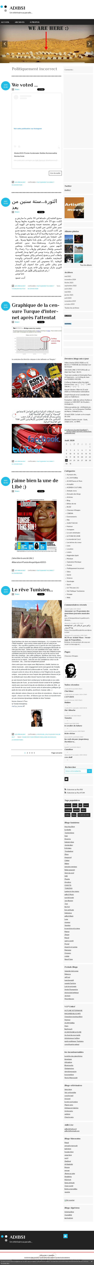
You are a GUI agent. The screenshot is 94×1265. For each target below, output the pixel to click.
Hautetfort (51, 1255)
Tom (66, 904)
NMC (78, 422)
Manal (67, 1143)
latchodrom (69, 1218)
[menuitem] (6, 22)
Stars (66, 1026)
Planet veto (69, 1105)
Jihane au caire (70, 1173)
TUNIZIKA (68, 888)
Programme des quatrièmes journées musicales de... (77, 613)
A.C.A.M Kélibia (72, 478)
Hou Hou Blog (70, 827)
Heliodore (68, 913)
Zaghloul (68, 1161)
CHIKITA (68, 885)
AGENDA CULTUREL (74, 487)
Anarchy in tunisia (71, 947)
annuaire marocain (71, 1146)
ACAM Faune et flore (74, 481)
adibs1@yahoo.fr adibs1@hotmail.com (72, 1130)
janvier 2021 (69, 295)
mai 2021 (68, 292)
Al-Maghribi (69, 1164)
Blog (68, 500)
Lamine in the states (72, 891)
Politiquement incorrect (45, 182)
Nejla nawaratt (70, 870)
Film (68, 520)
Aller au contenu (7, 2)
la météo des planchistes (73, 1056)
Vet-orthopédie (70, 1092)
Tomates (68, 718)
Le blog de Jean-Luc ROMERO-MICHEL (77, 378)
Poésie (69, 565)
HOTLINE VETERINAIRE (73, 1010)
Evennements (72, 517)
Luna (66, 919)
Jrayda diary (69, 845)
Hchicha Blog (69, 1212)
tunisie (14, 288)
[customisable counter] (68, 324)
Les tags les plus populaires (63, 1257)
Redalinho (68, 1177)
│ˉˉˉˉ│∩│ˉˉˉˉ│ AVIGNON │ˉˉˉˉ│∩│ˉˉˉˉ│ (78, 385)
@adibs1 (68, 190)
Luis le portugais (70, 986)
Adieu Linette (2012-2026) (74, 363)
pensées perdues (71, 867)
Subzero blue (69, 842)
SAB (66, 876)
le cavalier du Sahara (73, 726)
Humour (70, 526)
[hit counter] (70, 1200)
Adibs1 (17, 8)
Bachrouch (68, 1029)
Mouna (67, 1167)
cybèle (67, 956)
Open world (69, 1186)
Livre (68, 546)
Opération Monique (74, 562)
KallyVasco (75, 397)
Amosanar (69, 611)
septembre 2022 (70, 286)
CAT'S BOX (69, 697)
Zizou (67, 854)
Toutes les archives (72, 308)
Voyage (69, 594)
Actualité (70, 484)
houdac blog (69, 1152)
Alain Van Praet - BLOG (73, 372)
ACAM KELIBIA (84, 815)
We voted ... (25, 85)
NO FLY (67, 907)
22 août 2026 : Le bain (72, 414)
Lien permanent (20, 182)
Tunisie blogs (69, 833)
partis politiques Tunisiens (74, 1041)
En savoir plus (5, 1263)
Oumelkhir (68, 1215)
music (86, 805)
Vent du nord (69, 873)
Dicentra (68, 839)
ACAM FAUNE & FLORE (73, 1032)
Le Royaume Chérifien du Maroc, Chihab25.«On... (78, 410)
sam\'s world (69, 941)
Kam (66, 836)
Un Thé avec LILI (73, 588)
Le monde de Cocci (74, 539)
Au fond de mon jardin (72, 1035)
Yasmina (67, 925)
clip (80, 805)
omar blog (68, 1155)
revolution (21, 288)
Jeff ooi (67, 977)
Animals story (72, 491)
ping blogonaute (70, 1071)
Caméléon (69, 749)
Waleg (67, 863)
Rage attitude (70, 1183)
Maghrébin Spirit (73, 555)
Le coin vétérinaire (73, 533)
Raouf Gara (69, 959)
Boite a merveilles (71, 1189)
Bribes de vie (71, 504)
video (83, 810)
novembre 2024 (70, 279)
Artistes (70, 497)
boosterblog (69, 1075)
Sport (69, 584)
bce (55, 737)
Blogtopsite (69, 1065)
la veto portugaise (71, 1102)
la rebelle (68, 830)
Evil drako (68, 848)
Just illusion (69, 901)
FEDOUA (68, 1180)
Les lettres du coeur (74, 542)
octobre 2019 (70, 304)
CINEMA (70, 513)
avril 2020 (68, 298)
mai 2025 (68, 276)
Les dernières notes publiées (47, 1257)
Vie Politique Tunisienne (75, 591)
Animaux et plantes (71, 1108)
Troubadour (69, 851)
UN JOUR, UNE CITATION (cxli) (76, 370)
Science (69, 578)
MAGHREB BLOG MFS (73, 1013)
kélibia (67, 815)
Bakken (68, 702)
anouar (67, 1170)
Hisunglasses (69, 999)
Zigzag (67, 935)
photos (68, 805)
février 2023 (69, 282)
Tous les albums (86, 265)
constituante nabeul (72, 1044)
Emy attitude (69, 910)
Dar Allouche (70, 710)
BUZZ (69, 507)
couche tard (69, 1096)
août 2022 (68, 289)
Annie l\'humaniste (71, 989)
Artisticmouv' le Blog (72, 1038)
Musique (70, 559)
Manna (67, 931)
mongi (67, 625)
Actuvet (67, 1099)
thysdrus (68, 882)
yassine (67, 1192)
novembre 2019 (70, 301)
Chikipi (67, 860)
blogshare (68, 1059)
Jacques (67, 996)
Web (68, 597)
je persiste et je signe (72, 928)
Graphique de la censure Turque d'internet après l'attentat (35, 311)
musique (68, 810)
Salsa (68, 572)
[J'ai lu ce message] (92, 1261)
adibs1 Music (69, 894)
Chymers (68, 953)
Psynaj (67, 944)
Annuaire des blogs (74, 494)
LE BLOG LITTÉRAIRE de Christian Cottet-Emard (78, 365)
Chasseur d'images (73, 510)
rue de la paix (69, 897)
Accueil (5, 22)
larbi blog (68, 1149)
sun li (66, 1158)
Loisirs (69, 552)
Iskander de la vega (71, 971)
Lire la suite (55, 173)
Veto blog (68, 1089)
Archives (19, 22)
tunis (75, 805)
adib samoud (48, 737)
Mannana (68, 950)
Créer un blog (43, 1255)
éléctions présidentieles (35, 737)
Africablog (68, 1062)
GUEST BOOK (72, 523)
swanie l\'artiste (70, 983)
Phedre (67, 879)
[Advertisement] (74, 111)
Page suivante (56, 753)
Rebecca (68, 974)
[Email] (66, 779)
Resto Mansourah (71, 1078)
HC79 (67, 637)
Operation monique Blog (73, 1017)
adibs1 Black (69, 916)
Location (70, 549)
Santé (69, 575)
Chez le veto (69, 1117)
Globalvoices (69, 1068)
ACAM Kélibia (70, 1023)
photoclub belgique (72, 992)
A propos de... (40, 734)
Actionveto (69, 1111)
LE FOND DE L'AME (73, 536)
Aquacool (68, 857)
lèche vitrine (70, 733)
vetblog (67, 1114)
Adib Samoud (40, 160)
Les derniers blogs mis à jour (31, 1257)
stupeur (67, 922)
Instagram (70, 529)
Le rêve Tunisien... (32, 590)
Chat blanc (69, 691)
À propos (34, 22)
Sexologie (70, 581)
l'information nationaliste (80, 392)
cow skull (68, 757)
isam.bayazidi (69, 980)
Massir (67, 938)
